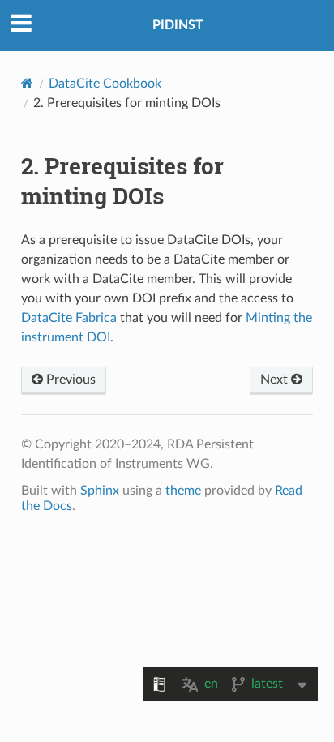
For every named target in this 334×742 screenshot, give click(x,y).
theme (183, 490)
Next (275, 379)
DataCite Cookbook (105, 83)
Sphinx (99, 490)
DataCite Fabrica (69, 317)
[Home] (27, 83)
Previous (69, 379)
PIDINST (177, 25)
